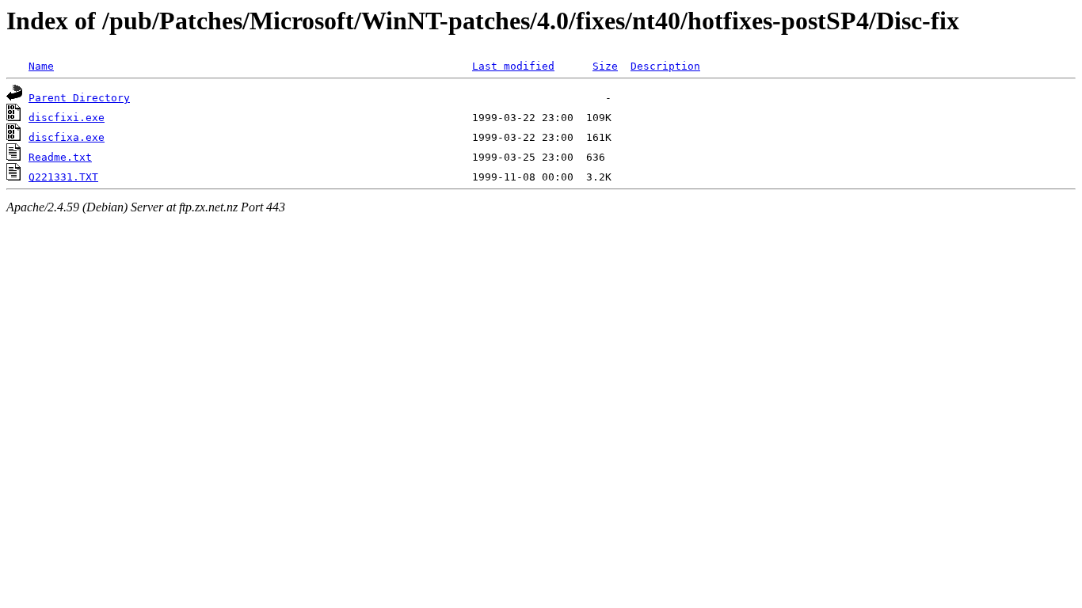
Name (41, 66)
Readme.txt (60, 157)
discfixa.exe (67, 137)
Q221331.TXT (63, 177)
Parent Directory (79, 98)
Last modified (513, 66)
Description (665, 66)
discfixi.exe (67, 118)
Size (605, 66)
